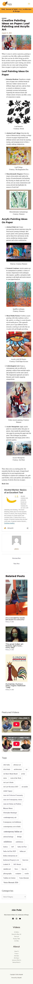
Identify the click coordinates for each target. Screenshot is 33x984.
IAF (12, 847)
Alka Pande (6, 769)
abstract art (17, 765)
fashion (5, 847)
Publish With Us (16, 962)
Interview (25, 860)
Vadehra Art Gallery (9, 878)
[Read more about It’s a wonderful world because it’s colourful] (16, 597)
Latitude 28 (6, 864)
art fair (23, 774)
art (26, 769)
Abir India (6, 765)
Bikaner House (8, 808)
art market (25, 787)
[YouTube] (20, 918)
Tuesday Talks (16, 938)
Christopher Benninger (10, 813)
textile (27, 873)
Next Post (16, 564)
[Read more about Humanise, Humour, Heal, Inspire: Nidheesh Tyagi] (16, 668)
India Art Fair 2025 (9, 851)
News (16, 869)
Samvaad (16, 936)
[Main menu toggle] (29, 4)
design (19, 836)
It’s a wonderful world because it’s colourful (15, 618)
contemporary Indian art (13, 831)
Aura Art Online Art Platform (12, 804)
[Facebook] (13, 918)
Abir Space (16, 958)
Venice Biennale (24, 878)
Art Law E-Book (8, 782)
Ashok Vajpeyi (7, 791)
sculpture (18, 873)
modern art (7, 869)
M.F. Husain (17, 864)
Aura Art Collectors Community (13, 795)
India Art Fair (22, 847)
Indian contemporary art (10, 856)
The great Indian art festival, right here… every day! (14, 645)
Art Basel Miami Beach (10, 774)
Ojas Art (24, 869)
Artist (5, 778)
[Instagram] (16, 918)
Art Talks (16, 941)
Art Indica (16, 932)
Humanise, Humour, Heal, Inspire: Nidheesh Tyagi (16, 685)
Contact (16, 953)
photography (7, 873)
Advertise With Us (16, 960)
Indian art (23, 851)
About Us (16, 951)
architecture (18, 769)
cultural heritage (8, 837)
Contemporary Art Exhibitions (12, 822)
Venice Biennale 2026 (10, 882)
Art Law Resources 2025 (10, 787)
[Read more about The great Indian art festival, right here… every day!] (16, 634)
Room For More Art (16, 934)
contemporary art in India (12, 826)
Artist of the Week (15, 778)
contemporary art (10, 817)
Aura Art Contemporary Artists (12, 800)
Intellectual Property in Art (11, 860)
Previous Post (16, 558)
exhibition (8, 841)
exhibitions (19, 842)
